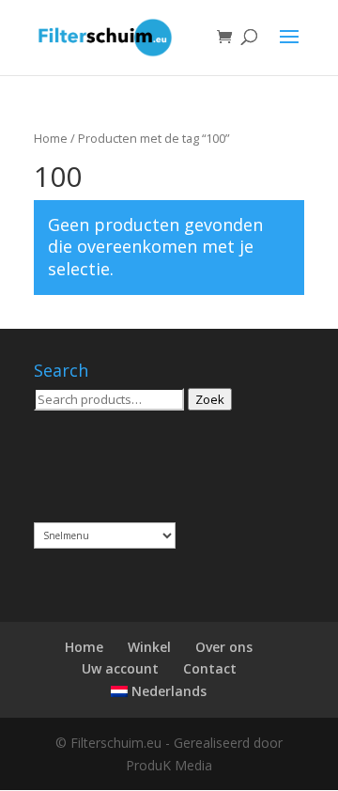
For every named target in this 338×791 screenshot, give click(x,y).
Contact (210, 668)
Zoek (209, 399)
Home (51, 138)
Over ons (224, 647)
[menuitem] (159, 691)
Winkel (149, 647)
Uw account (120, 668)
